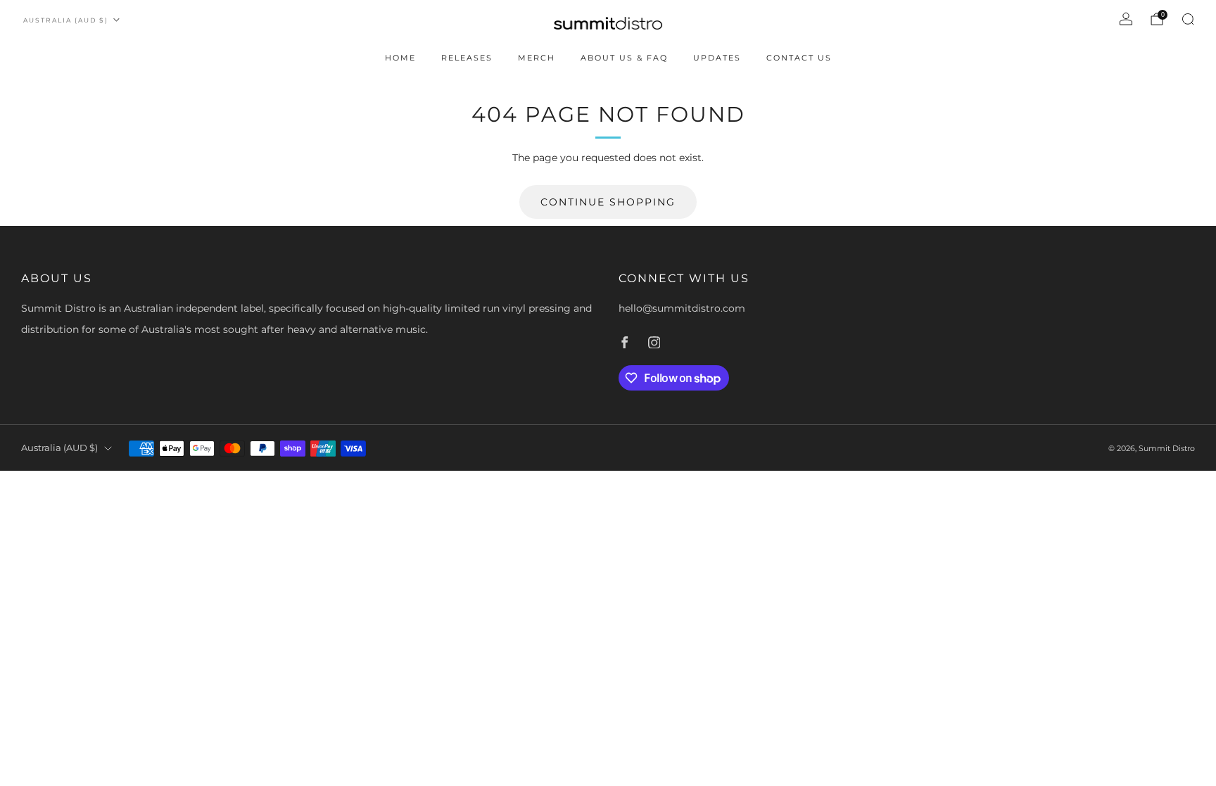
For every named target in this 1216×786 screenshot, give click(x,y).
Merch (536, 58)
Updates (717, 58)
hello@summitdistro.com (682, 308)
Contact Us (799, 58)
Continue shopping (608, 202)
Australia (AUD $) (65, 20)
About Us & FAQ (624, 58)
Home (400, 58)
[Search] (1188, 19)
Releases (467, 58)
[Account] (1126, 19)
